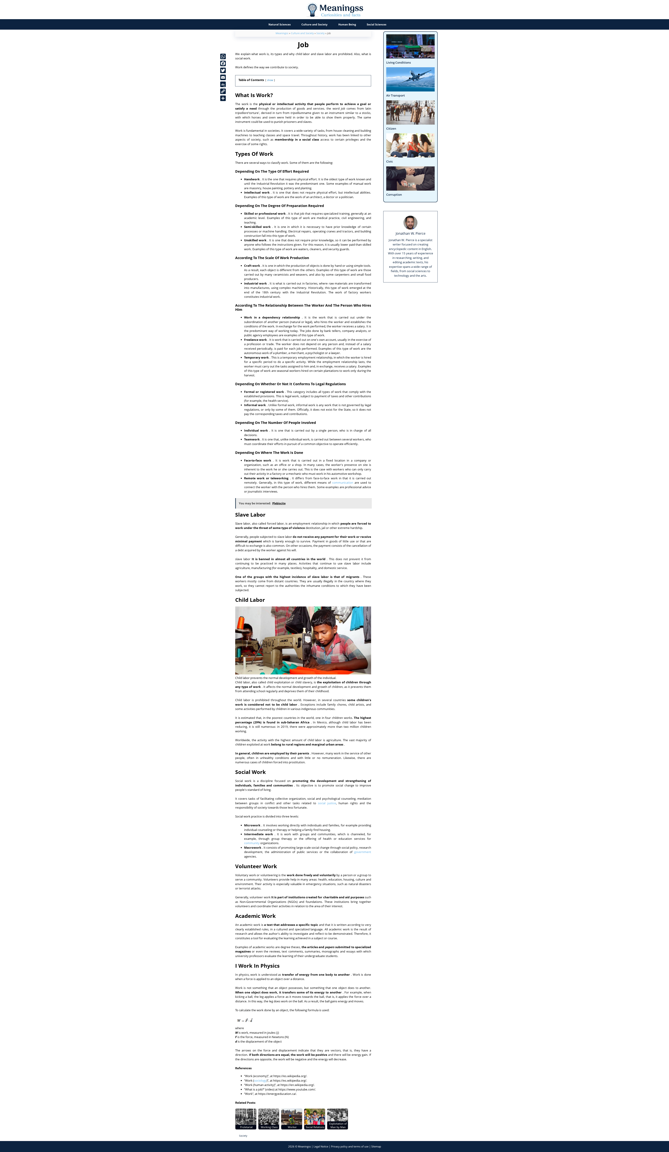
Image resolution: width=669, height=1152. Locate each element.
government (362, 852)
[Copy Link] (223, 91)
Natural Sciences (279, 24)
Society (320, 33)
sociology (260, 1080)
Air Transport (395, 95)
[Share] (223, 98)
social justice (327, 803)
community (252, 843)
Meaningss (282, 33)
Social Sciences (376, 24)
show (270, 80)
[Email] (223, 77)
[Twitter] (223, 70)
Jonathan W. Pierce (410, 233)
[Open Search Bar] (399, 24)
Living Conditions (398, 62)
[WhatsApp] (223, 56)
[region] (334, 1140)
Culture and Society (314, 24)
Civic (389, 161)
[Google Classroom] (223, 84)
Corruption (394, 195)
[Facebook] (223, 63)
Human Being (347, 24)
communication (342, 483)
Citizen (391, 128)
